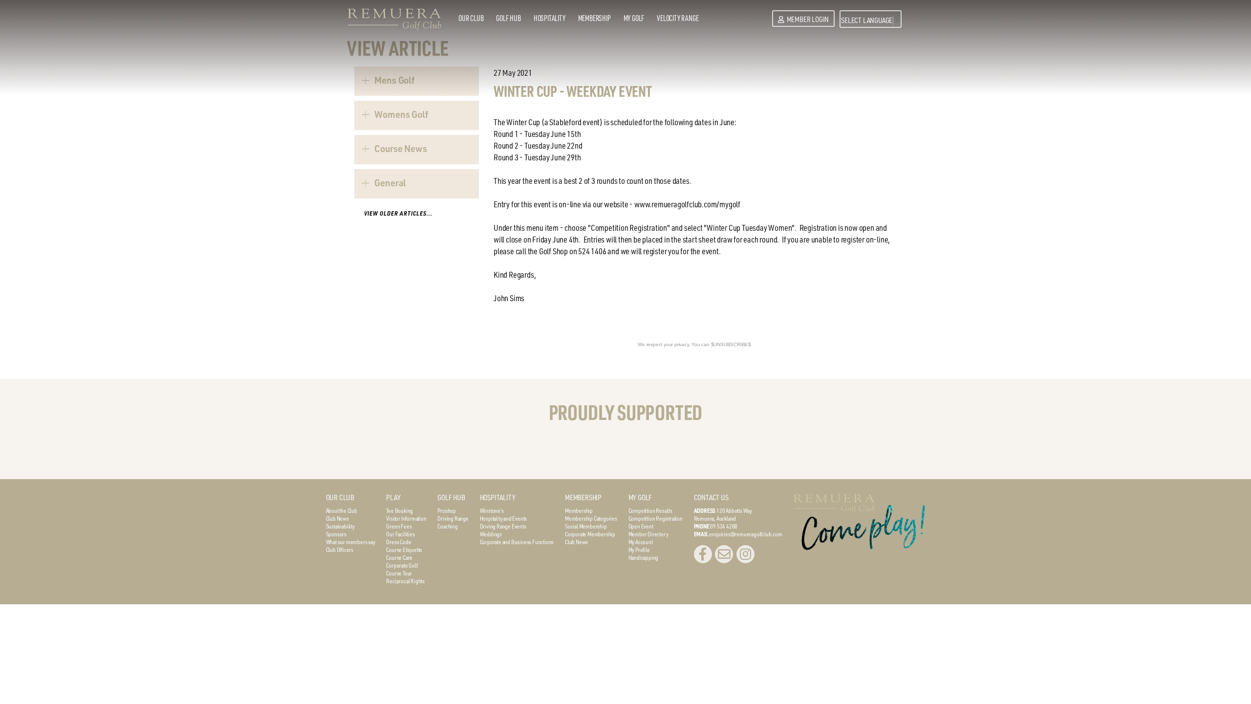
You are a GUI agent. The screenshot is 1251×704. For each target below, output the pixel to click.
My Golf (634, 18)
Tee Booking (399, 510)
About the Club (341, 510)
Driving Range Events (503, 526)
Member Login (808, 19)
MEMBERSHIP (583, 497)
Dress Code (398, 542)
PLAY (393, 497)
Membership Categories (591, 518)
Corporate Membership (590, 534)
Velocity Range (677, 18)
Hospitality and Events (503, 518)
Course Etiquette (404, 549)
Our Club (470, 18)
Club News (337, 518)
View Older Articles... (398, 213)
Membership (594, 18)
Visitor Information (406, 518)
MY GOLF (640, 497)
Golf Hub (508, 18)
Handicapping (643, 557)
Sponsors (336, 534)
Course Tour (399, 573)
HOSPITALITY (498, 497)
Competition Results (650, 510)
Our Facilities (400, 534)
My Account (640, 542)
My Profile (639, 549)
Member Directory (648, 534)
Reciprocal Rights (405, 581)
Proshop (446, 510)
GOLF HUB (451, 497)
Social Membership (586, 526)
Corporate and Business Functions (517, 542)
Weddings (491, 534)
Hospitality (549, 18)
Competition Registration (655, 518)
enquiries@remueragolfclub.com (745, 534)
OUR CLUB (340, 497)
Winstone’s (492, 510)
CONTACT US (711, 497)
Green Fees (398, 526)
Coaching (447, 526)
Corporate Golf (401, 565)
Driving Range (452, 518)
